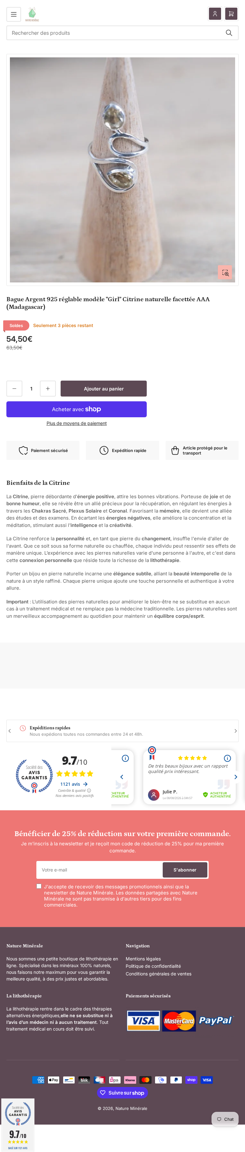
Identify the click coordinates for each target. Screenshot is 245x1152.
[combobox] (122, 33)
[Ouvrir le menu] (13, 14)
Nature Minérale (131, 1108)
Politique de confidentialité (153, 966)
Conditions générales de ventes (158, 973)
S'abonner (185, 869)
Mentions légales (143, 958)
